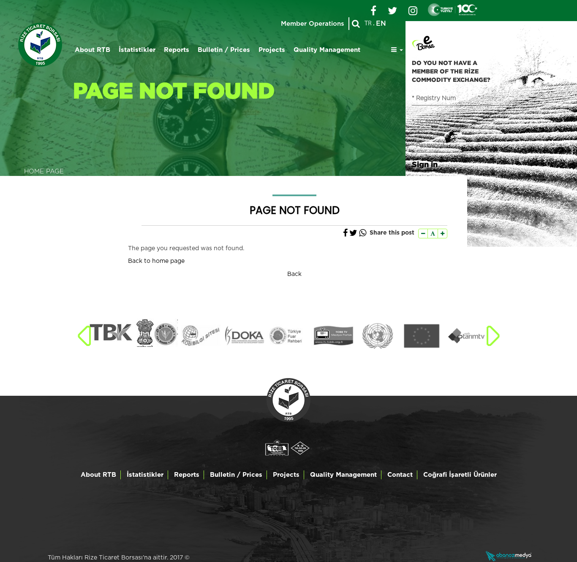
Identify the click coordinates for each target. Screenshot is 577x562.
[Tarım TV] (466, 336)
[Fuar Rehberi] (289, 336)
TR (368, 23)
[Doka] (244, 336)
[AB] (422, 336)
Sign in (425, 164)
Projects (272, 50)
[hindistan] (155, 332)
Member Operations (312, 24)
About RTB (92, 50)
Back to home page (156, 261)
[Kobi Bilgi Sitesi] (200, 336)
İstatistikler (137, 50)
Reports (176, 50)
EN (381, 23)
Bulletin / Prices (224, 50)
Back (294, 274)
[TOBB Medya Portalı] (333, 336)
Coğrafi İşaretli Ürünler (460, 475)
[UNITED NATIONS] (377, 336)
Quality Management (327, 50)
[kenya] (111, 332)
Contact (400, 475)
